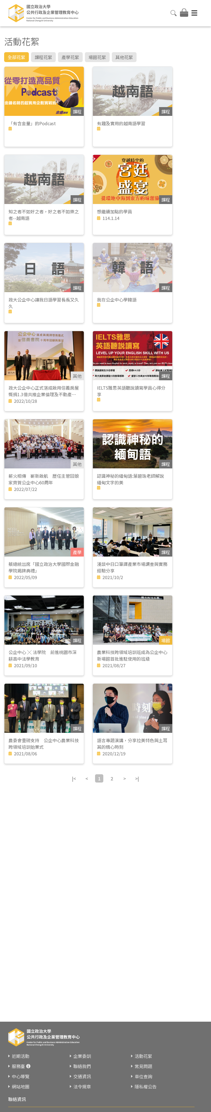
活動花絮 (143, 1056)
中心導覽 (20, 1076)
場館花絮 (97, 57)
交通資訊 (82, 1076)
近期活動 (20, 1056)
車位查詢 (143, 1076)
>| (137, 778)
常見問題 (143, 1066)
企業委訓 (82, 1056)
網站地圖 (20, 1086)
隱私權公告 (146, 1086)
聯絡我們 (82, 1066)
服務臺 (18, 1066)
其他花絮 (124, 57)
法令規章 (82, 1086)
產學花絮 (70, 57)
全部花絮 (16, 57)
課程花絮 (43, 57)
